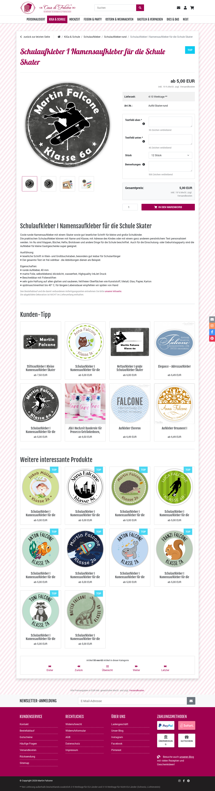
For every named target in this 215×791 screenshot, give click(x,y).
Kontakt (24, 724)
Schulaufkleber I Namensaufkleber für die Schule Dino (85, 639)
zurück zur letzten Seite (36, 36)
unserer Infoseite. (113, 291)
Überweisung (166, 743)
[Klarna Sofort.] (187, 725)
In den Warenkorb (170, 207)
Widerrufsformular (75, 730)
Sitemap (24, 763)
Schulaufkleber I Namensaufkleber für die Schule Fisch (40, 577)
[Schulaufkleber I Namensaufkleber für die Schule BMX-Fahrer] (40, 403)
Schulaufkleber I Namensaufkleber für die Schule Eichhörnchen (174, 577)
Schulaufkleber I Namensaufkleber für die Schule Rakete (85, 577)
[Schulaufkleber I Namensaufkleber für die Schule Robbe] (130, 548)
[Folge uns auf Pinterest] (188, 780)
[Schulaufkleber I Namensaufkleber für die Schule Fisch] (40, 548)
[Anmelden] (191, 701)
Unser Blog (117, 730)
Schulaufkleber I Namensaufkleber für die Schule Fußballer (174, 515)
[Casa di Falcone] (48, 7)
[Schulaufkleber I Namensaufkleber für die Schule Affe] (40, 486)
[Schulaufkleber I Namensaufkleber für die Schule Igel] (130, 486)
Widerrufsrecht (73, 724)
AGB (67, 737)
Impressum (71, 750)
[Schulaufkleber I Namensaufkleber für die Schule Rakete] (85, 548)
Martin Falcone (45, 780)
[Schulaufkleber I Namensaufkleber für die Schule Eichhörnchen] (174, 548)
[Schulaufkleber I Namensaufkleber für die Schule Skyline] (85, 486)
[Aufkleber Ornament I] (174, 403)
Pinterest (116, 750)
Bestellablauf (27, 730)
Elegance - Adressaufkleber (174, 366)
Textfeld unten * (134, 137)
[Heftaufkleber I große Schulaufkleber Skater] (130, 341)
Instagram (117, 737)
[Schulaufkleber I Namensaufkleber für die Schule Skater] (67, 125)
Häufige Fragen (28, 743)
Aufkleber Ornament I (174, 428)
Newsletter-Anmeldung (38, 701)
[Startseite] (59, 36)
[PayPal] (165, 725)
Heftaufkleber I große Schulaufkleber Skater (130, 368)
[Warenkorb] (192, 8)
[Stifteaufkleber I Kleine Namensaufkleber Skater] (40, 341)
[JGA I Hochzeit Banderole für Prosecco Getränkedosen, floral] (85, 403)
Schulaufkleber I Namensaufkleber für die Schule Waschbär (40, 639)
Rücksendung (27, 756)
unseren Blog (186, 756)
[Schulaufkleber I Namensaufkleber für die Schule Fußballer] (174, 486)
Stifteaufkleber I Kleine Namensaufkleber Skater (40, 368)
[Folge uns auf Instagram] (179, 780)
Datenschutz (72, 743)
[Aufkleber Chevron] (130, 403)
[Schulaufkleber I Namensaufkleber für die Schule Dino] (85, 610)
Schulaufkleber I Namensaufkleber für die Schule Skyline (85, 515)
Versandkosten (187, 86)
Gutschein (187, 741)
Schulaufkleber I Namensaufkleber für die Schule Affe (40, 515)
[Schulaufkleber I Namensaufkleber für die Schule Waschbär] (40, 610)
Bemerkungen (133, 164)
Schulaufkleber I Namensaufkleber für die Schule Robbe (130, 577)
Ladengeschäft (119, 724)
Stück (128, 155)
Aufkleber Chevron (130, 428)
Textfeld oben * (133, 120)
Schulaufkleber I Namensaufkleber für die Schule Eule (85, 370)
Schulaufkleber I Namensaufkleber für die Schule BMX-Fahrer (40, 431)
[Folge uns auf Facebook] (184, 780)
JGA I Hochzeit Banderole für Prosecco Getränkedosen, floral (85, 431)
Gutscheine (26, 737)
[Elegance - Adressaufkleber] (174, 341)
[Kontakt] (212, 319)
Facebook (116, 743)
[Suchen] (140, 7)
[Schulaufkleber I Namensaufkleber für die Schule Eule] (85, 341)
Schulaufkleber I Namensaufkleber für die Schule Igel (130, 515)
